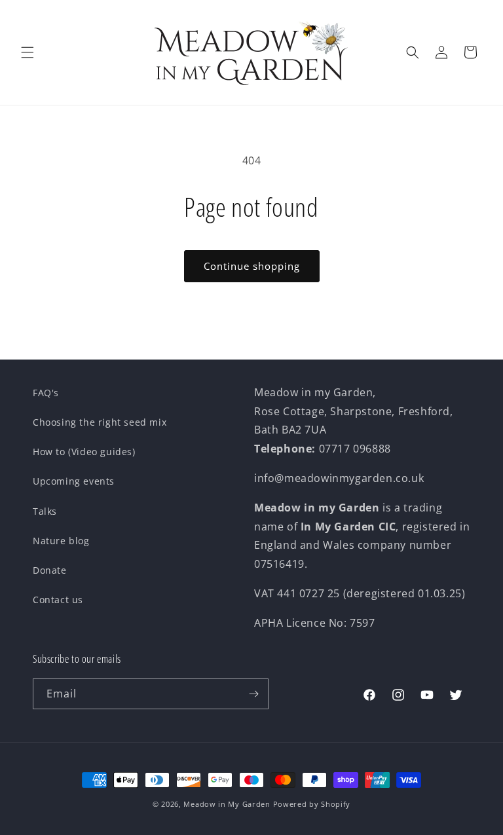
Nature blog (61, 540)
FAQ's (46, 392)
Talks (45, 511)
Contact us (58, 599)
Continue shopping (252, 265)
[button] (27, 52)
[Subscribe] (253, 693)
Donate (50, 570)
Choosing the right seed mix (99, 422)
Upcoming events (74, 481)
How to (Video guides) (84, 451)
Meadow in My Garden (226, 804)
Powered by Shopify (312, 804)
